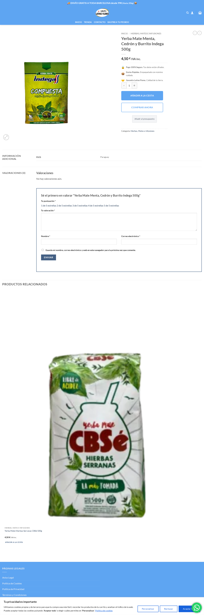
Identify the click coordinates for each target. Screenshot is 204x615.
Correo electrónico (130, 236)
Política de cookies (104, 610)
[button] (192, 12)
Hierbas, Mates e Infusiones (146, 33)
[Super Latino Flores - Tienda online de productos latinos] (102, 12)
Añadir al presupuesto (144, 119)
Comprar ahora (142, 107)
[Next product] (195, 33)
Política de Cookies (12, 583)
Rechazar (168, 609)
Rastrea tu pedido (118, 22)
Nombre (45, 236)
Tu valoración (48, 210)
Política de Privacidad (13, 589)
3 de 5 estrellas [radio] (80, 205)
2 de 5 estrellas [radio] (64, 205)
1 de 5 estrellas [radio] (48, 205)
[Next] (13, 135)
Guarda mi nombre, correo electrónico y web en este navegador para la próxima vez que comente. (91, 250)
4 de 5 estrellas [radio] (95, 205)
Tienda (88, 22)
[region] (102, 606)
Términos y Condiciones (14, 594)
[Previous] (4, 556)
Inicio (78, 22)
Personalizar (148, 609)
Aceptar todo (189, 609)
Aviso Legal (8, 577)
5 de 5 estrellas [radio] (111, 205)
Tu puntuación (48, 201)
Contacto (99, 22)
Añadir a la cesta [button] (14, 542)
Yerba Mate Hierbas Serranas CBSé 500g (23, 531)
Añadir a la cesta (142, 95)
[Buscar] (187, 13)
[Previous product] (199, 33)
